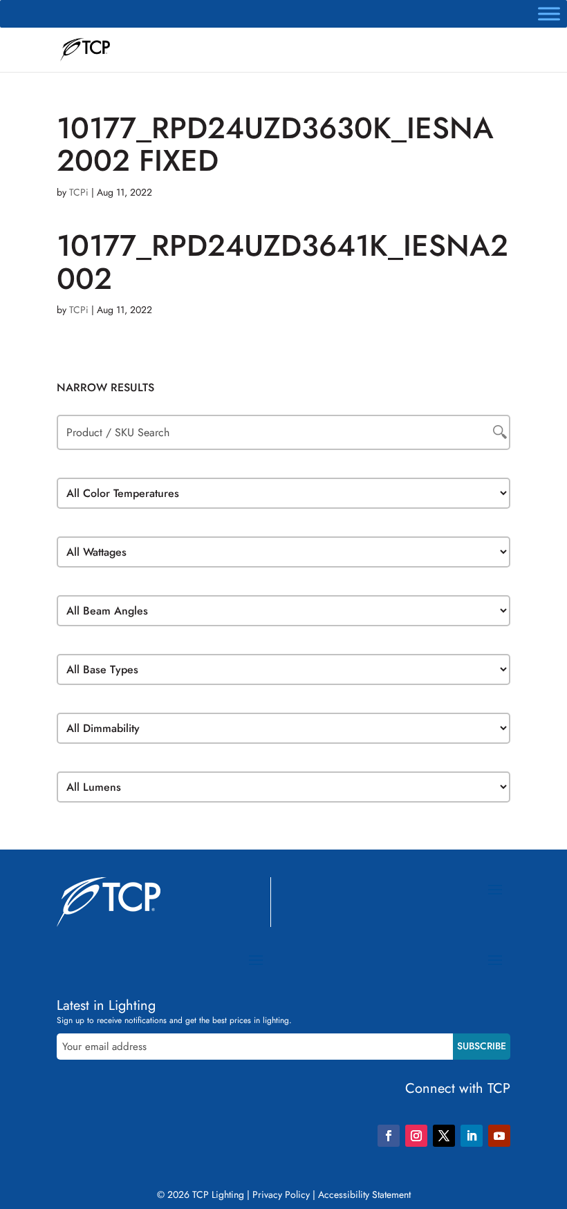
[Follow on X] (444, 1136)
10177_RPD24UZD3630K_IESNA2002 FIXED (275, 144)
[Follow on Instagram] (416, 1136)
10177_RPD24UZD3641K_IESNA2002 (282, 261)
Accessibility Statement (364, 1194)
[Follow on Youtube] (499, 1136)
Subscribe (481, 1046)
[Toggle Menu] (549, 13)
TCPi (79, 192)
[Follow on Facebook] (389, 1136)
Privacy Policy (281, 1194)
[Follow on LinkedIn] (472, 1136)
